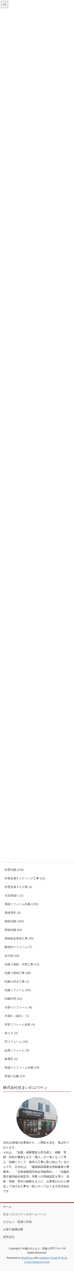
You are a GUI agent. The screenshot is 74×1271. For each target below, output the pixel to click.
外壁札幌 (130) (14, 869)
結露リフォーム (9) (17, 1050)
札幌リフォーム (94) (18, 990)
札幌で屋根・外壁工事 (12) (22, 964)
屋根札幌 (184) (14, 921)
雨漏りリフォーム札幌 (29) (22, 1067)
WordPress (27, 1257)
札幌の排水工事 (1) (17, 981)
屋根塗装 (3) (13, 912)
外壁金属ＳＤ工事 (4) (18, 887)
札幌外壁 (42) (13, 998)
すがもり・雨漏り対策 (17, 1221)
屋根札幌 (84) (13, 929)
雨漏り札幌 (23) (15, 1076)
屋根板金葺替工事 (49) (19, 938)
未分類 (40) (12, 955)
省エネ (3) (11, 1033)
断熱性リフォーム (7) (18, 947)
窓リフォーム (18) (16, 1041)
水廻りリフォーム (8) (18, 1007)
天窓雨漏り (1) (14, 895)
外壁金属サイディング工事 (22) (25, 878)
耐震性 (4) (11, 1059)
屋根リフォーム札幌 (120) (21, 904)
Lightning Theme (48, 1257)
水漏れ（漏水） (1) (17, 1015)
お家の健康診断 (13, 1229)
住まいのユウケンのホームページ (24, 1214)
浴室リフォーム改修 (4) (20, 1024)
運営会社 (9, 1237)
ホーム (7, 1206)
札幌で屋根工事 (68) (18, 973)
